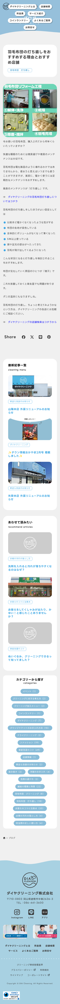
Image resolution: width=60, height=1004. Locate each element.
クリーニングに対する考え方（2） (30, 698)
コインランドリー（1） (30, 713)
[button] (23, 337)
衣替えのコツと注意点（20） (30, 808)
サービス (13, 951)
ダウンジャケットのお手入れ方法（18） (30, 728)
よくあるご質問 (42, 20)
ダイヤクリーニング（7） (30, 720)
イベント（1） (30, 691)
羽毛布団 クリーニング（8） (30, 793)
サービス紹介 (36, 13)
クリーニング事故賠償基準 (30, 964)
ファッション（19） (30, 742)
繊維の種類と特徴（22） (30, 786)
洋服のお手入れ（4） (40, 771)
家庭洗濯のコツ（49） (30, 750)
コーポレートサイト (37, 975)
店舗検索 (45, 6)
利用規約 (44, 970)
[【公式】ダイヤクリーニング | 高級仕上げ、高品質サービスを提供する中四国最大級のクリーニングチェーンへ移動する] (4, 838)
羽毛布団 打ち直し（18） (30, 801)
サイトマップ (16, 975)
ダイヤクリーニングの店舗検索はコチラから (32, 322)
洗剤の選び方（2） (30, 779)
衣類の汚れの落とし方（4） (30, 815)
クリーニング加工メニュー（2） (30, 706)
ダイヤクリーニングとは (22, 6)
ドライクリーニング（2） (30, 735)
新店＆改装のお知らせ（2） (30, 764)
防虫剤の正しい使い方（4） (30, 823)
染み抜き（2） (16, 771)
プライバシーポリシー (22, 970)
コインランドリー (19, 20)
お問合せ (30, 27)
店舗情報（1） (30, 757)
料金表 (20, 13)
